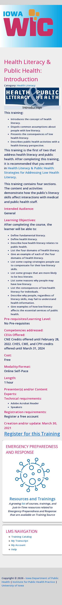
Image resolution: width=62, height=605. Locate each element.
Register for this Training (32, 434)
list (23, 503)
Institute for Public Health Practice (34, 581)
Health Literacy (26, 85)
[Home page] (28, 37)
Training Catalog (21, 536)
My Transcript (19, 540)
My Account (18, 545)
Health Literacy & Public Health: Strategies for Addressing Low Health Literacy (31, 172)
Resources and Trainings (32, 498)
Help (14, 549)
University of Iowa (13, 585)
